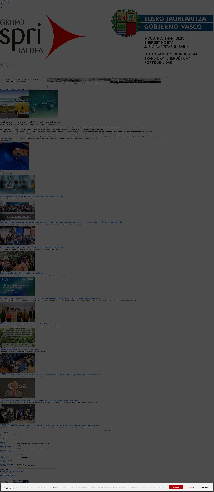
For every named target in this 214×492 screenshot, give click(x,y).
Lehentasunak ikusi (205, 487)
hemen (113, 487)
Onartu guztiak (176, 487)
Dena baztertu (191, 487)
